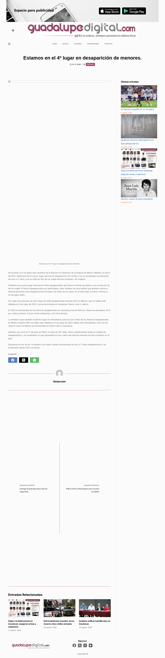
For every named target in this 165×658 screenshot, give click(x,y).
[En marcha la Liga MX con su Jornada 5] (139, 96)
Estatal (65, 44)
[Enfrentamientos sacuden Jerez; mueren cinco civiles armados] (59, 608)
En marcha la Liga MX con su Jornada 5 (137, 109)
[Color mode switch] (13, 30)
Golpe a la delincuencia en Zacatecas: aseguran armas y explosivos (22, 624)
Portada (90, 64)
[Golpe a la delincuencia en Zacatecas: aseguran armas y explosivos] (24, 608)
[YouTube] (90, 645)
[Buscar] (9, 44)
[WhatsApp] (34, 360)
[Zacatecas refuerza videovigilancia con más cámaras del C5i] (139, 126)
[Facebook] (12, 360)
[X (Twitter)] (23, 360)
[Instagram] (85, 645)
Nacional (78, 44)
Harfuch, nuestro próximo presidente (137, 199)
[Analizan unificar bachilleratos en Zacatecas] (95, 608)
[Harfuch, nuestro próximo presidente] (139, 188)
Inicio (55, 44)
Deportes (108, 44)
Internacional (93, 44)
